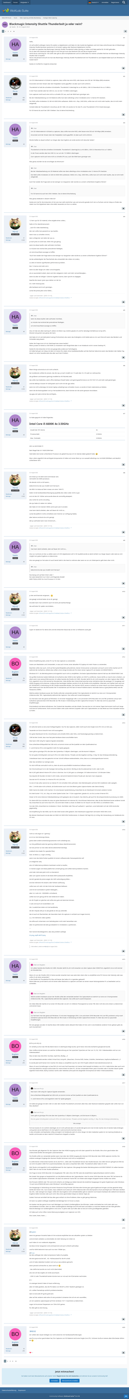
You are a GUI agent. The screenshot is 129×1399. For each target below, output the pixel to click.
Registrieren (115, 2)
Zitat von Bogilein (39, 965)
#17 (123, 1083)
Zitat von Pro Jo (39, 1088)
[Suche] (124, 2)
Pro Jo (32, 1253)
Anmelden (105, 2)
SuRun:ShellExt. (65, 298)
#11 (123, 626)
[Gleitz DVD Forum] (64, 10)
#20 (123, 1327)
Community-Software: (64, 1396)
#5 (124, 310)
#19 (123, 1228)
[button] (93, 2)
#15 (123, 959)
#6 (124, 365)
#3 (124, 123)
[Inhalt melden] (123, 68)
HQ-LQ (46, 946)
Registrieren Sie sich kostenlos (68, 1376)
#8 (124, 473)
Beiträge (8, 59)
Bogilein (33, 1232)
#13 (123, 723)
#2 (124, 76)
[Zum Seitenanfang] (126, 1396)
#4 (124, 216)
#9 (124, 540)
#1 (124, 38)
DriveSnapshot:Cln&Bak (51, 298)
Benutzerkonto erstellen (70, 1381)
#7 (124, 413)
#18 (123, 1146)
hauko (14, 27)
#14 (123, 830)
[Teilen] (125, 31)
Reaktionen (9, 97)
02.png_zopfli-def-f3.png (37, 935)
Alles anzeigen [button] (77, 1123)
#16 (123, 1039)
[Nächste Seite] (13, 31)
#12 (123, 657)
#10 (123, 591)
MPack (41, 298)
